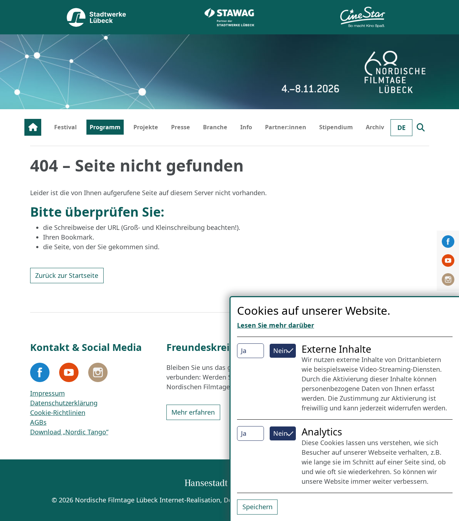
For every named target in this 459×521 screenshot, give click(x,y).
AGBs (38, 422)
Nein (280, 350)
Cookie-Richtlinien (57, 412)
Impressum (47, 393)
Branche (215, 127)
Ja (243, 350)
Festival (65, 127)
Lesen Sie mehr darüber (275, 325)
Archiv (375, 127)
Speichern (257, 506)
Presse (180, 127)
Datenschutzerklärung (64, 403)
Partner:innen (285, 127)
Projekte (145, 127)
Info (246, 127)
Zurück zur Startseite (66, 275)
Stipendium (336, 127)
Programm (105, 127)
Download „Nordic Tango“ (69, 432)
